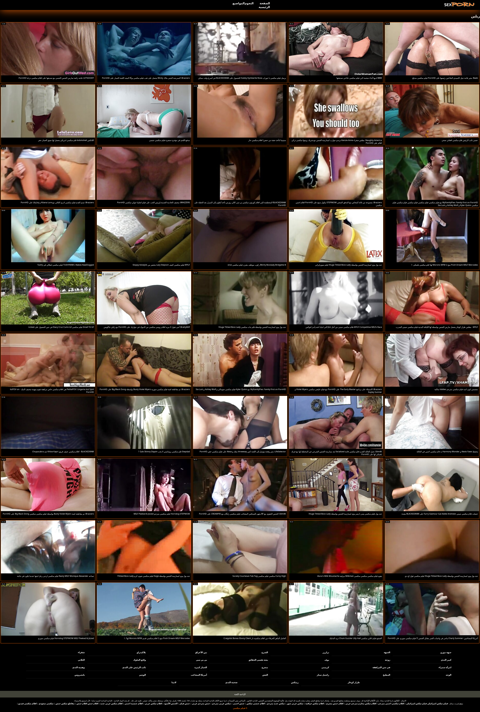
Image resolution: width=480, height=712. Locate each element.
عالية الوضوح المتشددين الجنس (271, 700)
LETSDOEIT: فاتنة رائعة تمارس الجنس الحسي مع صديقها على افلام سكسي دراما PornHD (56, 78)
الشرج (265, 652)
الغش (265, 674)
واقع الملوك (139, 659)
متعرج (265, 667)
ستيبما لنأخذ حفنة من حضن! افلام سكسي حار (267, 140)
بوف (326, 659)
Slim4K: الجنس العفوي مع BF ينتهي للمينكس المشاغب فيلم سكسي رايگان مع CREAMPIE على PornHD (242, 513)
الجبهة (387, 652)
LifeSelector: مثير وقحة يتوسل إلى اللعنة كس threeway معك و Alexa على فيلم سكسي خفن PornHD (243, 451)
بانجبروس (79, 674)
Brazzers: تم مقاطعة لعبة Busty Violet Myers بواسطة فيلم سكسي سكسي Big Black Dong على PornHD (48, 513)
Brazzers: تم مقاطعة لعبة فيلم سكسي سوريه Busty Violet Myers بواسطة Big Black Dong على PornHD (145, 389)
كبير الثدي (446, 659)
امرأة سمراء (445, 667)
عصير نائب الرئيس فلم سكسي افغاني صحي (460, 140)
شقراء (81, 652)
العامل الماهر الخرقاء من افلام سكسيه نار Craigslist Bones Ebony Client (255, 638)
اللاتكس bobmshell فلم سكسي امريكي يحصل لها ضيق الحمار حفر (66, 140)
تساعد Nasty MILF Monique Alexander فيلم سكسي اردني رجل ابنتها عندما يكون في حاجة (55, 576)
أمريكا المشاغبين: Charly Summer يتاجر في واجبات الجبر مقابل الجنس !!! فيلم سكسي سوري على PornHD (433, 638)
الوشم (142, 674)
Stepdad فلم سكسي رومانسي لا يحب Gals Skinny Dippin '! (164, 451)
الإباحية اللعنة (240, 694)
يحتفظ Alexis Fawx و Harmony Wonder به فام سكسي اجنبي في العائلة (447, 451)
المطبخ (386, 674)
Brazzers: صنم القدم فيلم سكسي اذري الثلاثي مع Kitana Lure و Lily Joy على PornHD (57, 202)
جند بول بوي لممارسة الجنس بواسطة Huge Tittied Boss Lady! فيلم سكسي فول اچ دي (441, 576)
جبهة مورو (445, 652)
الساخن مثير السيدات (236, 700)
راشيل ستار (323, 674)
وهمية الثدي (78, 667)
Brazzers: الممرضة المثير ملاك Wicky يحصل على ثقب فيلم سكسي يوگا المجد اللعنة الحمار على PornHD (146, 78)
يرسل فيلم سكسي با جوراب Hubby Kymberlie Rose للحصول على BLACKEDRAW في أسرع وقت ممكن (242, 78)
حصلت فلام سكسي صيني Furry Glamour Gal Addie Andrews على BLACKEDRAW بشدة (440, 513)
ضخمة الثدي (231, 682)
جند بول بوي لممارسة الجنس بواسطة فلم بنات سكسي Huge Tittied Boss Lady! (252, 327)
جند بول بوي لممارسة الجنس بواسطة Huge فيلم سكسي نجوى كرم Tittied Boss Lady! (153, 576)
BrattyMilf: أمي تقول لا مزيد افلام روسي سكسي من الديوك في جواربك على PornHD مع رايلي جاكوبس (147, 327)
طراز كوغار (354, 682)
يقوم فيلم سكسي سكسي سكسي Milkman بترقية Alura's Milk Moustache (349, 576)
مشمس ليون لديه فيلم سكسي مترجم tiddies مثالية (456, 389)
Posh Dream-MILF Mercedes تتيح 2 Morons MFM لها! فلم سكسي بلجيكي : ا (444, 264)
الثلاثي (81, 659)
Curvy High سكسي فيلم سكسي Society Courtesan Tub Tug (259, 576)
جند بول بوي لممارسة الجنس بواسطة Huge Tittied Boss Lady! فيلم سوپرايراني (348, 264)
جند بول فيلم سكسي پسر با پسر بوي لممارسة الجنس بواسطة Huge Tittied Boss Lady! (345, 513)
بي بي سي (201, 659)
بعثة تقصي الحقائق (258, 659)
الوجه (448, 674)
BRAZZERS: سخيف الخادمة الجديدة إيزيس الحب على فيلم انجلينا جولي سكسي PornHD (153, 202)
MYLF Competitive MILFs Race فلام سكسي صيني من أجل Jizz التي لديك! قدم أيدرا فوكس (344, 327)
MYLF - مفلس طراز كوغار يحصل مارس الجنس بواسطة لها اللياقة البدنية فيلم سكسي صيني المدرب (437, 327)
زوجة (387, 659)
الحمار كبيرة (200, 667)
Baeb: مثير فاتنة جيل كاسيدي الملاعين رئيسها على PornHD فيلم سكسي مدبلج (445, 78)
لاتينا (174, 682)
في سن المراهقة (381, 667)
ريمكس (295, 682)
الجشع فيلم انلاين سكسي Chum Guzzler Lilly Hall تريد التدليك (355, 638)
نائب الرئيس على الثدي (134, 667)
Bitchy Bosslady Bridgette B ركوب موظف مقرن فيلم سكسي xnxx (257, 264)
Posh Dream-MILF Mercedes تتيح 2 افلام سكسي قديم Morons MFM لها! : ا (157, 638)
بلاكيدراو (141, 652)
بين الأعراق (201, 652)
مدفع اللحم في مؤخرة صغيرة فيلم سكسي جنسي (169, 140)
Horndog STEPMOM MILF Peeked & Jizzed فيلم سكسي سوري (66, 638)
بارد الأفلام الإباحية (371, 700)
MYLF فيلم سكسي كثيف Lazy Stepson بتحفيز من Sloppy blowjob (161, 264)
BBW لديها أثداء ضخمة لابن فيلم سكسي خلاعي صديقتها (359, 78)
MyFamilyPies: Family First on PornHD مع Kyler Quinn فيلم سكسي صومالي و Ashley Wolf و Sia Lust (241, 389)
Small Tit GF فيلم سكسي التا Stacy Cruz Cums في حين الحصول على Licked (61, 327)
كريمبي (325, 667)
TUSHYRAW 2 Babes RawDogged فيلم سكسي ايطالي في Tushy (65, 264)
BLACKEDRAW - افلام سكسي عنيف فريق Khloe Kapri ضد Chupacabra (63, 451)
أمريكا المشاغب (199, 674)
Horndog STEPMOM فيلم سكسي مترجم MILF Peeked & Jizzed (162, 513)
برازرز (325, 652)
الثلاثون (396, 700)
